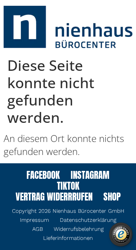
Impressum (34, 220)
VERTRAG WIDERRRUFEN (54, 197)
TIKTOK (68, 186)
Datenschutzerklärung (88, 220)
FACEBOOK (43, 176)
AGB (37, 229)
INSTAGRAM (90, 176)
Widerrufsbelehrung (79, 229)
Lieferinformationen (68, 238)
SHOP (112, 197)
